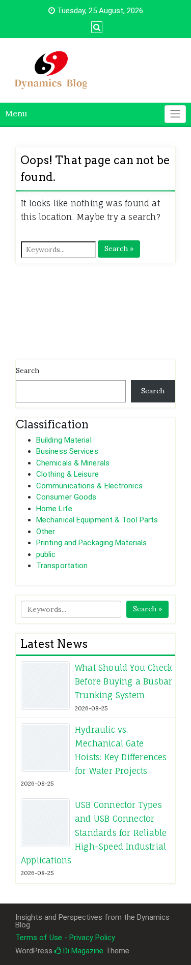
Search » (118, 248)
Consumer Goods (66, 497)
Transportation (62, 565)
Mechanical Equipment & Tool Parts (97, 519)
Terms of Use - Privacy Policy (65, 937)
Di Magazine (82, 950)
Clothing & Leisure (67, 474)
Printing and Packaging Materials (91, 542)
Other (46, 531)
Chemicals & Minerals (73, 463)
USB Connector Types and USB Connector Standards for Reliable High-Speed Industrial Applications (94, 832)
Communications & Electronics (89, 485)
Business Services (67, 451)
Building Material (64, 440)
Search (27, 370)
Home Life (54, 508)
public (46, 554)
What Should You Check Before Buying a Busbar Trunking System (123, 681)
